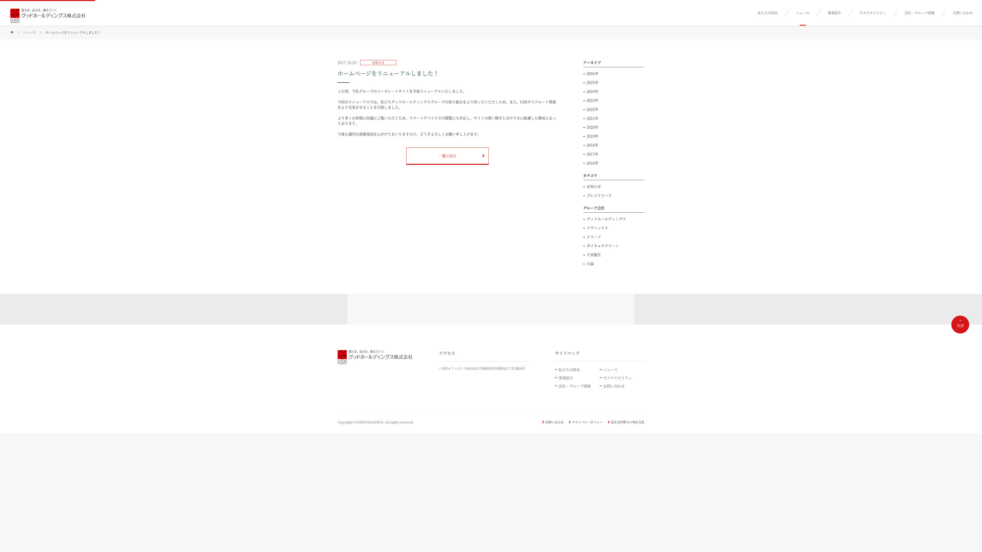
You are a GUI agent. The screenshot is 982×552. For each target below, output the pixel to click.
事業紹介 (834, 12)
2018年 (592, 144)
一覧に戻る (447, 155)
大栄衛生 (594, 254)
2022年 (592, 109)
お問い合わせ (963, 12)
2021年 (592, 118)
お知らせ (594, 186)
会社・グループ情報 (919, 12)
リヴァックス (597, 227)
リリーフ (594, 236)
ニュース (802, 12)
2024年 (592, 91)
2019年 (592, 136)
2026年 (592, 73)
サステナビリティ (873, 12)
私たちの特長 (768, 12)
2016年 (592, 162)
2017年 (592, 153)
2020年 (592, 127)
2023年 (592, 100)
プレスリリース (599, 195)
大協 (590, 263)
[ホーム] (11, 32)
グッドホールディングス (606, 218)
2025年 (592, 82)
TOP (960, 325)
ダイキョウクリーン (603, 245)
